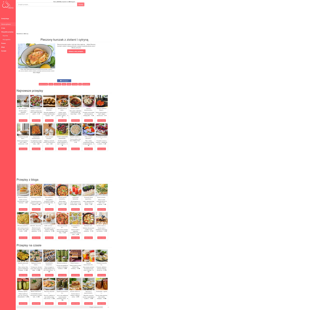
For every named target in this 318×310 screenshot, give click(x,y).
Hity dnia (4, 36)
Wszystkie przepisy (7, 32)
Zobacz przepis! (23, 120)
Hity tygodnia (5, 39)
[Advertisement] (64, 19)
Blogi (3, 47)
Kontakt (3, 51)
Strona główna (6, 24)
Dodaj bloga (5, 18)
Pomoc (3, 43)
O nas (3, 28)
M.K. (101, 307)
